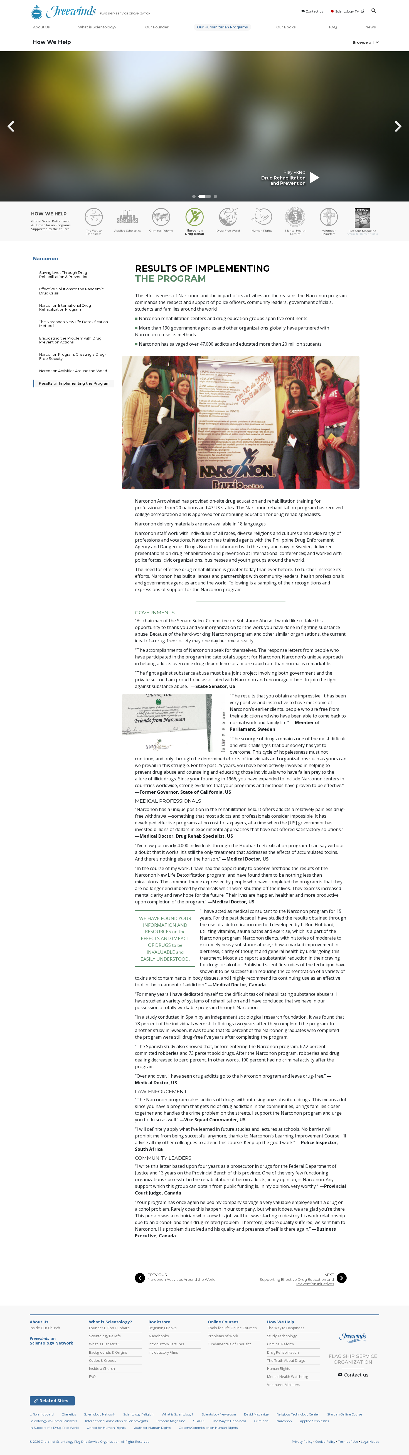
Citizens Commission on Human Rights (208, 1428)
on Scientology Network (51, 1340)
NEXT (329, 1275)
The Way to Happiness (285, 1327)
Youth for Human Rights (152, 1428)
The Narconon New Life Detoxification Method (73, 323)
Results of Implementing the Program (74, 383)
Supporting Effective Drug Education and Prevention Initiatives (297, 1281)
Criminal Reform (280, 1343)
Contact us (314, 11)
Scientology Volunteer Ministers (53, 1421)
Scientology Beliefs (105, 1335)
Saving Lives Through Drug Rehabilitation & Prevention (63, 274)
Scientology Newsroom (219, 1414)
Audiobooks (159, 1335)
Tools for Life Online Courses (232, 1327)
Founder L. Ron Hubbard (109, 1327)
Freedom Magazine (170, 1421)
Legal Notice (370, 1441)
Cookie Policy (325, 1441)
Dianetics (69, 1414)
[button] (194, 196)
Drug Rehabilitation (283, 1352)
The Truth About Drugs (286, 1360)
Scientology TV (347, 11)
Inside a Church (102, 1368)
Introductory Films (163, 1352)
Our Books (286, 27)
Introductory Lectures (166, 1343)
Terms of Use (348, 1441)
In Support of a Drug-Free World (54, 1428)
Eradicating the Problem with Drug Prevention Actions (70, 340)
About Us (41, 27)
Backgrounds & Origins (108, 1352)
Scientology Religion (138, 1414)
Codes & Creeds (102, 1360)
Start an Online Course (344, 1414)
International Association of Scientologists (116, 1421)
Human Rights (278, 1368)
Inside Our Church (45, 1327)
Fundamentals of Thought (229, 1343)
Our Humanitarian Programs (222, 27)
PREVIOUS (157, 1275)
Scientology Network (99, 1414)
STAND (198, 1421)
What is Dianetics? (104, 1343)
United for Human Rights (106, 1428)
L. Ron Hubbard (42, 1414)
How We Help (52, 42)
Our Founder (157, 27)
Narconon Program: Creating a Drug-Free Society (72, 356)
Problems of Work (223, 1335)
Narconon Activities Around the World (182, 1279)
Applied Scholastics (314, 1421)
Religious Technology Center (298, 1414)
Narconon (45, 258)
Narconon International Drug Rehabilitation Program (65, 307)
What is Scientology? (97, 27)
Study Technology (282, 1335)
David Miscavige (256, 1414)
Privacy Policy (302, 1441)
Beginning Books (163, 1327)
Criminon (261, 1421)
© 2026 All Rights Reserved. (90, 1441)
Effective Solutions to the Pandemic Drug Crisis (71, 291)
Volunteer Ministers (283, 1384)
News (370, 27)
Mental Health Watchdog (287, 1376)
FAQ (333, 27)
